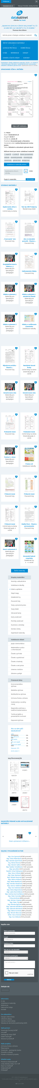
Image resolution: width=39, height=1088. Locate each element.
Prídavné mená (10, 494)
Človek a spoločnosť (17, 657)
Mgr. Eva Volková (14, 917)
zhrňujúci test (25, 160)
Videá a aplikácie (16, 589)
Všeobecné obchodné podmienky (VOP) (14, 1023)
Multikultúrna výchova (18, 694)
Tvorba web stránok (7, 1079)
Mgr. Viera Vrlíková (14, 873)
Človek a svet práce (17, 665)
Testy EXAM (15, 609)
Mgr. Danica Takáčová (14, 886)
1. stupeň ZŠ (7, 154)
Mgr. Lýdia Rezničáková (14, 892)
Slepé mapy (15, 593)
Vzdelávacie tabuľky (17, 585)
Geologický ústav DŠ (7, 1034)
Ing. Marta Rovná (14, 863)
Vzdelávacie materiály (8, 1003)
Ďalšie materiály (19, 571)
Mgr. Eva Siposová (14, 856)
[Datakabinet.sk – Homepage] (19, 14)
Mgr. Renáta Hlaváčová (14, 883)
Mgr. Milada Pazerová (14, 877)
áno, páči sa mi (15, 736)
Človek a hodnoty (16, 661)
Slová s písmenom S (10, 549)
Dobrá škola (25, 48)
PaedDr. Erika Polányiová (14, 871)
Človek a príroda (16, 653)
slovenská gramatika (16, 157)
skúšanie (6, 157)
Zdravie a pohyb (16, 673)
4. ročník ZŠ (34, 62)
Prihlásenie (6, 1)
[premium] (26, 171)
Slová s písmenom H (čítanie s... (19, 841)
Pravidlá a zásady (7, 1052)
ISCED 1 (28, 62)
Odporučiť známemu (19, 126)
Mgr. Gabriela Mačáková (14, 906)
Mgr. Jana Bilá (14, 869)
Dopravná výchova (17, 720)
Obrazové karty (16, 613)
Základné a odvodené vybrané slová (11, 65)
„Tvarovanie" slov (10, 239)
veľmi (12, 734)
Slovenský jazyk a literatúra (9, 64)
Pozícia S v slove (9, 457)
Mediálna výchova (17, 690)
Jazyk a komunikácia (17, 643)
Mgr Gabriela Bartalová (14, 908)
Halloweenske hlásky (29, 271)
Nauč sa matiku (6, 1066)
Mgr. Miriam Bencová (14, 913)
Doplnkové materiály (18, 633)
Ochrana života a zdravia (19, 698)
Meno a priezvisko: (9, 931)
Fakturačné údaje (7, 1007)
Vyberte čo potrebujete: (11, 956)
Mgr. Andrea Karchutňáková (14, 894)
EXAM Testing (5, 1037)
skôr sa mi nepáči (15, 742)
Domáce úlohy (15, 629)
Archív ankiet (14, 751)
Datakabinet (4, 62)
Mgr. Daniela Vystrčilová (14, 861)
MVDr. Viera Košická (14, 915)
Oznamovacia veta (9, 393)
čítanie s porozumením (26, 154)
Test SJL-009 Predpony (29, 207)
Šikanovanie (5, 1048)
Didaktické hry (15, 597)
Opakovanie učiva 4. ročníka (11, 172)
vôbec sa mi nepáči (16, 744)
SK (36, 1)
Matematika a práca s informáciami (17, 649)
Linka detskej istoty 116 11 (9, 1064)
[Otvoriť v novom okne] (19, 1084)
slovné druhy (8, 160)
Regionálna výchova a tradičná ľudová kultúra (19, 709)
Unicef (3, 1032)
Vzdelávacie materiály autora (16, 164)
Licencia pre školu (10, 48)
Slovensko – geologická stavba (11, 1050)
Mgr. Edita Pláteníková (14, 858)
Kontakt (26, 58)
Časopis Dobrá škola (7, 1017)
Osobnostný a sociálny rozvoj (18, 703)
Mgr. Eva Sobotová (14, 888)
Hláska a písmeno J (9, 294)
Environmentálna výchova (16, 685)
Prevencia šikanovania (8, 1062)
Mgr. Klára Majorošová (14, 890)
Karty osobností (16, 617)
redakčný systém (18, 1079)
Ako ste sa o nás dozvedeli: (12, 949)
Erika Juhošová (14, 898)
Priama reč (29, 464)
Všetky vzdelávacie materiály (14, 43)
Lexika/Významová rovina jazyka (27, 64)
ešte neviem (14, 739)
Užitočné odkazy (6, 1019)
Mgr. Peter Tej (14, 902)
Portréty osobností (17, 621)
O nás (5, 53)
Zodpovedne (5, 1068)
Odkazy (25, 53)
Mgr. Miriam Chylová (14, 900)
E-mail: (6, 937)
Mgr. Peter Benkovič (14, 875)
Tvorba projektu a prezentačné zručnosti (18, 715)
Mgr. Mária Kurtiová (14, 911)
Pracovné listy (15, 601)
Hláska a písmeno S (9, 324)
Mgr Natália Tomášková (14, 867)
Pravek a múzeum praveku (10, 1054)
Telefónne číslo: (8, 943)
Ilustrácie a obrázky (17, 625)
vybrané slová (17, 160)
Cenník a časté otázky (11, 58)
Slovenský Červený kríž (8, 1030)
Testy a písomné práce (18, 605)
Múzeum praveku (7, 1039)
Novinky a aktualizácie (18, 581)
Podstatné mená (10, 432)
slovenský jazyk (28, 157)
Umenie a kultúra (17, 669)
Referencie (15, 53)
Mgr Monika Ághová (14, 904)
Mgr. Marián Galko (14, 865)
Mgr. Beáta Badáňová (14, 881)
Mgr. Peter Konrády (14, 896)
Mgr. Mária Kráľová (14, 879)
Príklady (3, 1070)
